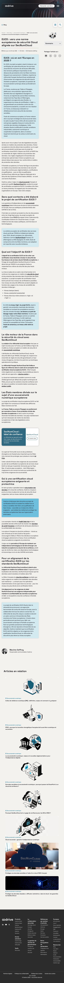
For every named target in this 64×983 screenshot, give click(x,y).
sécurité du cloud (32, 274)
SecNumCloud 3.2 (20, 184)
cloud (21, 182)
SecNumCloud (20, 237)
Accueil (3, 32)
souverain (26, 182)
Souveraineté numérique (19, 32)
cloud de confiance (22, 577)
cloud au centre (23, 374)
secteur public (6, 386)
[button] (46, 56)
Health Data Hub (24, 521)
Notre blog (9, 32)
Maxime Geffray (32, 51)
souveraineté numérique (12, 350)
